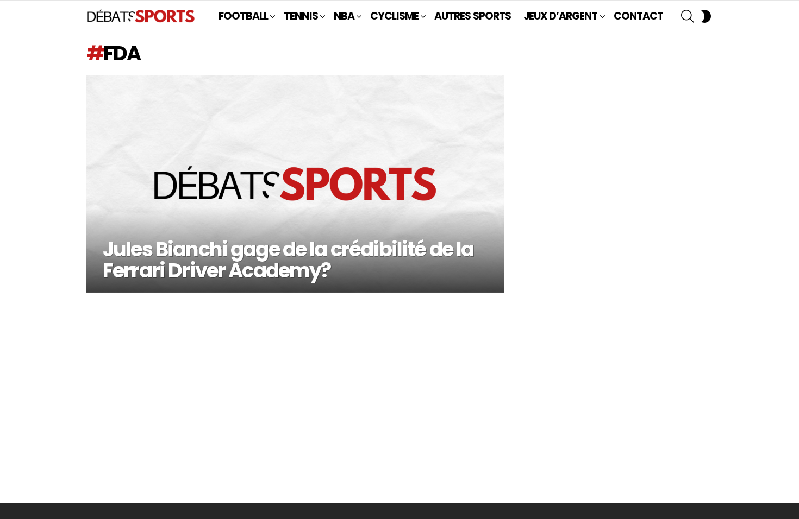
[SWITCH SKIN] (706, 16)
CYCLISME (394, 16)
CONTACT (638, 16)
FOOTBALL (243, 16)
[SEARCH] (687, 16)
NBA (344, 16)
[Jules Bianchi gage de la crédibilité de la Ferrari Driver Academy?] (295, 184)
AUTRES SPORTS (472, 16)
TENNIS (300, 16)
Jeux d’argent (560, 16)
